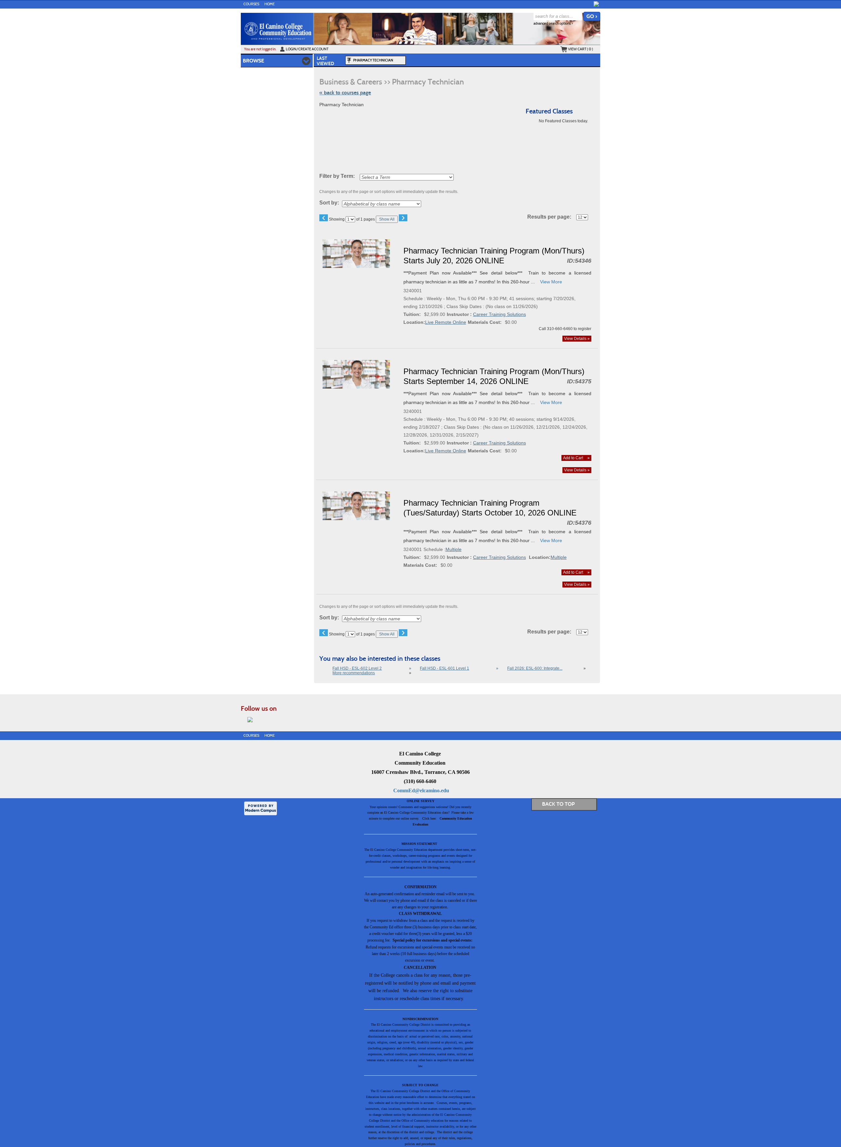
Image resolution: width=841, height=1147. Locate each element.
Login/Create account (307, 49)
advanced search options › (553, 23)
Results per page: (551, 217)
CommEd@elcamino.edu (421, 790)
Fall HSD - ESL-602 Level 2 (357, 668)
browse (253, 61)
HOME (269, 4)
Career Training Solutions (499, 314)
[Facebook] (596, 4)
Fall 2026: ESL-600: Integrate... (534, 668)
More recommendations (353, 673)
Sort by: (329, 203)
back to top (558, 804)
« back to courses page (345, 92)
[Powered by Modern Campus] (260, 807)
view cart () (580, 49)
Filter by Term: (337, 176)
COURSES (251, 4)
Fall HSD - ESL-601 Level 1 (444, 668)
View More (551, 281)
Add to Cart (576, 458)
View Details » (577, 338)
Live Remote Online (445, 322)
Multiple (453, 549)
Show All (387, 219)
